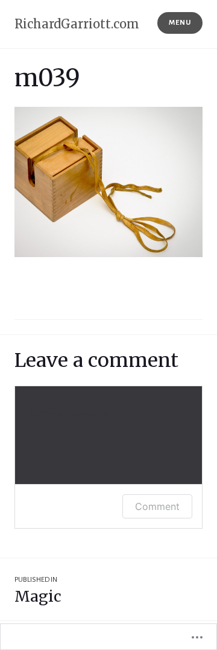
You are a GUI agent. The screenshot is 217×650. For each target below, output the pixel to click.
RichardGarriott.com (76, 23)
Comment (157, 506)
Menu (179, 23)
